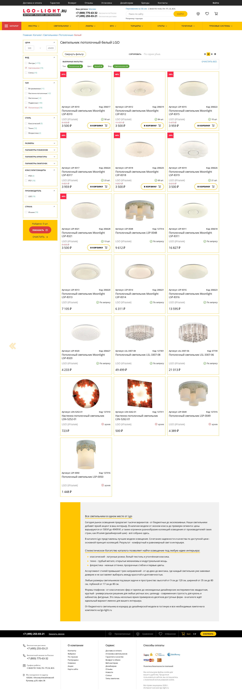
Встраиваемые (36, 88)
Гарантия (55, 2)
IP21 (31, 180)
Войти (216, 3)
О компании (75, 645)
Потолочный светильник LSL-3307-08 (137, 354)
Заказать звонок (56, 634)
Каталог (14, 26)
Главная (27, 35)
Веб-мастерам (112, 663)
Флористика (34, 133)
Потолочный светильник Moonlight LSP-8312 (136, 112)
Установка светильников (116, 653)
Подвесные (35, 103)
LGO (31, 196)
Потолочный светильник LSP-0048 (136, 232)
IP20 (31, 176)
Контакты (163, 2)
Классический (35, 123)
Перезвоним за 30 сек (136, 9)
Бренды (145, 2)
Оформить (208, 634)
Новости (109, 672)
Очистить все (209, 61)
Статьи (109, 675)
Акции (70, 666)
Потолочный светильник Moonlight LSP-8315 (190, 112)
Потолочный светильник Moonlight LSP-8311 (190, 234)
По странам (73, 657)
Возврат (72, 2)
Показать (38, 230)
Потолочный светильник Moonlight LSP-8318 (136, 173)
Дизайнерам (126, 2)
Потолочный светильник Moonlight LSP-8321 (83, 234)
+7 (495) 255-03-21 (96, 16)
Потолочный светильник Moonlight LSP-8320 (83, 356)
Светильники (50, 35)
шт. (189, 634)
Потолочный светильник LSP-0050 (82, 476)
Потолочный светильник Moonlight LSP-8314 (136, 295)
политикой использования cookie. (159, 679)
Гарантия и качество (115, 657)
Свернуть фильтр (74, 54)
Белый (97, 66)
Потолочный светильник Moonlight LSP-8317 (83, 173)
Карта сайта (73, 669)
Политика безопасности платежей (158, 666)
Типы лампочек (112, 678)
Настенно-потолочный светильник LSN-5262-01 (136, 417)
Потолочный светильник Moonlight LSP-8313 (83, 295)
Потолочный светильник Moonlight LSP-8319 (190, 173)
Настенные (34, 98)
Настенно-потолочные (39, 93)
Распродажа (73, 660)
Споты (32, 73)
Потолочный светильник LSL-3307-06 (191, 354)
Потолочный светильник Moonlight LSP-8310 (83, 112)
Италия (33, 212)
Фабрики (72, 653)
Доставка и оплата (32, 2)
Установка (106, 2)
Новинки (72, 663)
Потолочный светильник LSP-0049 (189, 415)
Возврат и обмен (113, 660)
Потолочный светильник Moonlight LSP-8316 (190, 295)
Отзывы (89, 2)
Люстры (34, 63)
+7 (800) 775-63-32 (96, 12)
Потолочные (66, 35)
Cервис (110, 645)
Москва (92, 9)
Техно (32, 128)
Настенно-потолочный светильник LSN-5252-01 (83, 417)
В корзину (96, 125)
